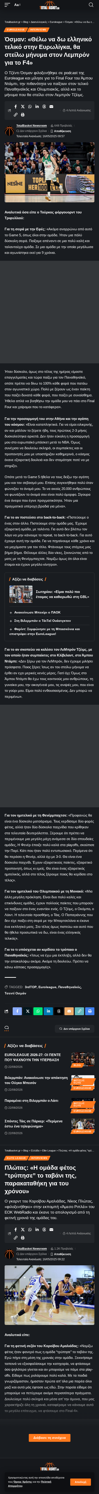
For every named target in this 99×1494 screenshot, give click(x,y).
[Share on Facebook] (15, 106)
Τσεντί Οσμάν (15, 993)
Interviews (38, 29)
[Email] (51, 106)
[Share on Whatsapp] (30, 106)
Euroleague (16, 29)
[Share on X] (23, 106)
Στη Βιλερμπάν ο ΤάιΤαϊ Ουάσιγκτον (42, 620)
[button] (80, 1482)
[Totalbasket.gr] (49, 5)
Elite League (16, 1158)
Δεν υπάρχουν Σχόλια (33, 131)
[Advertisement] (49, 312)
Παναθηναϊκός (69, 987)
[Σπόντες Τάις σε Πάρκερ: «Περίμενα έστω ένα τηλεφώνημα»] (82, 1126)
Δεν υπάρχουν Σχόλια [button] (77, 1028)
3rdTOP (31, 987)
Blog (77, 1065)
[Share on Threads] (44, 106)
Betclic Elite (79, 1081)
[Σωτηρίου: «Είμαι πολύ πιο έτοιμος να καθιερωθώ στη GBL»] (20, 594)
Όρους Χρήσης (23, 1481)
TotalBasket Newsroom (31, 125)
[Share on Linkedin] (37, 106)
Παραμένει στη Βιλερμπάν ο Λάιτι (31, 1100)
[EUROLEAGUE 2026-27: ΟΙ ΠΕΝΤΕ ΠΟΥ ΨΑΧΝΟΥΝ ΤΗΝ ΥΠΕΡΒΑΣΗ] (82, 1059)
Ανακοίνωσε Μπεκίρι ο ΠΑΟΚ (37, 612)
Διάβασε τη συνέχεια (49, 1437)
